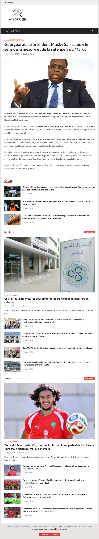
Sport (14, 442)
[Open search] (92, 31)
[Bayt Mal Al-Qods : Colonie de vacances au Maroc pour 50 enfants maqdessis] (12, 348)
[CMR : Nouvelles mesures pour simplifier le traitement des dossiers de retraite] (49, 238)
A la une (7, 40)
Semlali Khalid (28, 54)
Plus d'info (44, 535)
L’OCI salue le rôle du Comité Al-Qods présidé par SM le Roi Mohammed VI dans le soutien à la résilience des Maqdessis (56, 216)
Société (15, 295)
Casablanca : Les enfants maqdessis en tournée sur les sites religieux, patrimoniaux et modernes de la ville (53, 320)
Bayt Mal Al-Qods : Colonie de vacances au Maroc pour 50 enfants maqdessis (57, 348)
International (18, 40)
